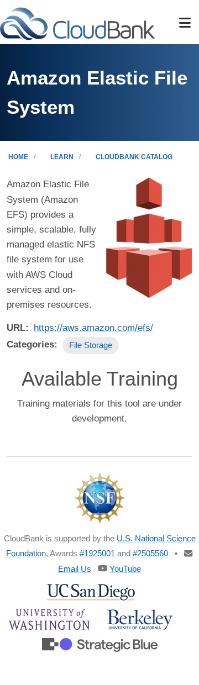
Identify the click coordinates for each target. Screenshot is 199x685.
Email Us (74, 568)
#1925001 (97, 553)
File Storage (90, 345)
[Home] (77, 23)
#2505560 (150, 553)
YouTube (125, 568)
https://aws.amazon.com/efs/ (93, 328)
